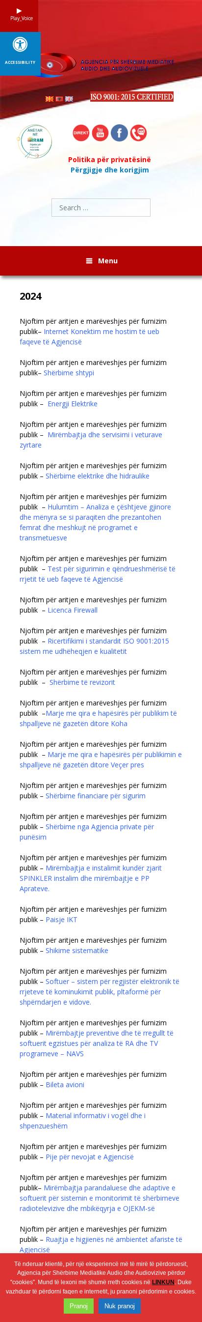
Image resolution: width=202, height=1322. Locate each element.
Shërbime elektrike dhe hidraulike (99, 475)
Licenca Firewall (74, 610)
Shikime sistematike (77, 950)
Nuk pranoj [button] (119, 1306)
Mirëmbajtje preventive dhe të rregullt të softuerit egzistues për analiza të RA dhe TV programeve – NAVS (97, 1043)
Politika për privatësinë (109, 159)
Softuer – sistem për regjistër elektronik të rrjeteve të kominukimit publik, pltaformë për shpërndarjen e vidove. (99, 992)
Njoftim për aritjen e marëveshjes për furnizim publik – (93, 398)
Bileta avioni (65, 1084)
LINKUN (163, 1282)
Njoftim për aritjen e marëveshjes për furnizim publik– (93, 331)
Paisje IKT (61, 919)
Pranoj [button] (79, 1306)
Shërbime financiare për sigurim (97, 795)
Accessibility (20, 62)
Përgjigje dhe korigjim (110, 169)
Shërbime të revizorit (83, 682)
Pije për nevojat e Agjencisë (91, 1156)
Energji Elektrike (73, 403)
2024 (30, 296)
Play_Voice (19, 18)
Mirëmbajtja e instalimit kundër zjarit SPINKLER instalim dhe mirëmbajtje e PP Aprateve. (91, 878)
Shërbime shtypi (69, 372)
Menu (108, 260)
